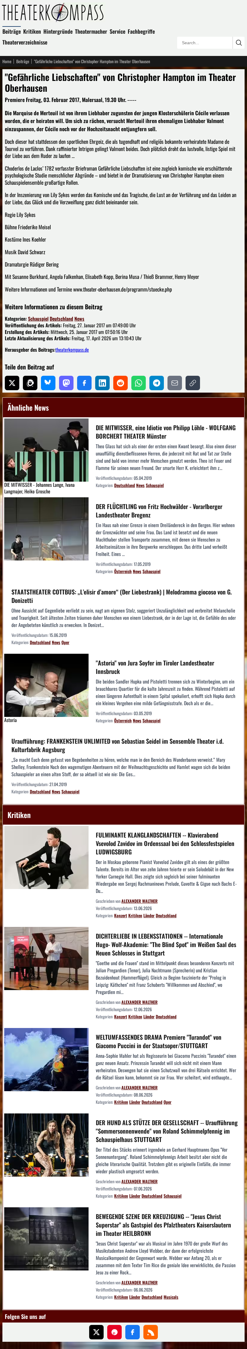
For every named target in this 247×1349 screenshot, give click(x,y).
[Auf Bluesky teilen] (48, 383)
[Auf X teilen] (12, 383)
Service (117, 31)
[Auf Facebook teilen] (84, 383)
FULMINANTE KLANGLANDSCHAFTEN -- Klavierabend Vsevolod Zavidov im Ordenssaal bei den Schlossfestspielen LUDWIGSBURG (165, 843)
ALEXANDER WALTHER (139, 901)
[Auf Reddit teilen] (120, 383)
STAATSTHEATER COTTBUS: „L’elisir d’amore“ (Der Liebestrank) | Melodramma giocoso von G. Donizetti (121, 596)
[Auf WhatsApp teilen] (138, 383)
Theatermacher (91, 31)
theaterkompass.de (72, 349)
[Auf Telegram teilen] (156, 383)
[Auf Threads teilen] (30, 383)
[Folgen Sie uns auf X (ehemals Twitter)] (96, 1332)
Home (6, 61)
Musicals (171, 1297)
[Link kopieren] (193, 383)
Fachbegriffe (141, 31)
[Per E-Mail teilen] (174, 383)
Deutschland (61, 318)
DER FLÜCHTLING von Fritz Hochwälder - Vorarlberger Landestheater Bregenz (159, 510)
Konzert (120, 915)
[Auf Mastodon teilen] (66, 383)
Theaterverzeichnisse (24, 42)
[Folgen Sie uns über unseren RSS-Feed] (150, 1332)
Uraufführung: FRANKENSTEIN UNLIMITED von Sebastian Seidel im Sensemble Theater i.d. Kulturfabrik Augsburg (117, 745)
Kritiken (32, 31)
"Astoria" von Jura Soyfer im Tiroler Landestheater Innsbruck (155, 667)
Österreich (123, 571)
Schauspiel (38, 318)
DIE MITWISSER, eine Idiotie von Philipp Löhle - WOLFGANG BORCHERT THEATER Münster (166, 431)
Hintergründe (58, 31)
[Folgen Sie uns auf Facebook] (132, 1332)
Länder (149, 915)
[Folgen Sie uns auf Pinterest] (114, 1332)
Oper (65, 642)
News (79, 318)
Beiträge (11, 31)
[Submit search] (239, 43)
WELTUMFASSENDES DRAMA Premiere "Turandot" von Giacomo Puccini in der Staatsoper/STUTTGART (158, 1041)
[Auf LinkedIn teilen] (102, 383)
